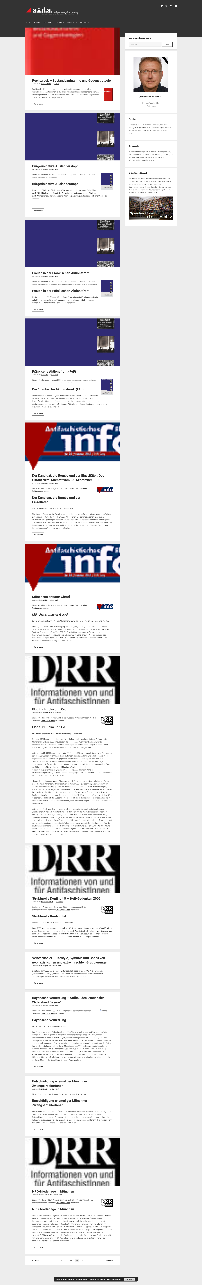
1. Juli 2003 (44, 169)
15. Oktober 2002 (46, 712)
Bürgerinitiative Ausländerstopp (72, 136)
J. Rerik (56, 84)
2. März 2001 (45, 1089)
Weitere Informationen (114, 1279)
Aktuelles (37, 22)
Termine (47, 22)
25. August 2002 (46, 966)
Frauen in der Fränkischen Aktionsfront (72, 243)
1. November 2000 (46, 1195)
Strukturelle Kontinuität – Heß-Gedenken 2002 (72, 869)
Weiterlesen (39, 104)
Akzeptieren (129, 1279)
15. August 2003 (46, 84)
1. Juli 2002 (44, 1005)
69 (83, 1260)
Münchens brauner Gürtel (72, 567)
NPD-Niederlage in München (72, 1162)
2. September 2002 (47, 902)
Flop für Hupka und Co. (72, 680)
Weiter (109, 1260)
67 (71, 1260)
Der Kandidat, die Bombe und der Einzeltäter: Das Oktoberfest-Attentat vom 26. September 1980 (72, 446)
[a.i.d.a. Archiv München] (52, 15)
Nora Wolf (54, 169)
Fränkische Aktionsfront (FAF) (72, 342)
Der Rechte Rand (48, 721)
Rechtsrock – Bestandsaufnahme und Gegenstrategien (72, 51)
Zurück (37, 1260)
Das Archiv (71, 22)
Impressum (84, 22)
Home (28, 22)
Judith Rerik (59, 902)
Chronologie (59, 22)
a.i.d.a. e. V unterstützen (148, 193)
